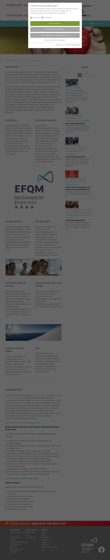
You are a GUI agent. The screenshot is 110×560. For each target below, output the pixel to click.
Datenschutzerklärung (72, 45)
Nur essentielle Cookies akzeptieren (55, 35)
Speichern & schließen (55, 29)
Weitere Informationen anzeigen (55, 40)
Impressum (59, 45)
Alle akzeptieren (55, 23)
